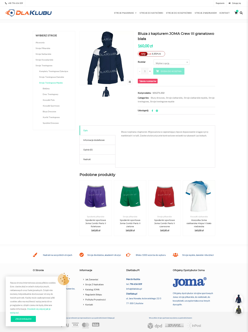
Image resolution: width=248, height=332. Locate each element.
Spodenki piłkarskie (95, 216)
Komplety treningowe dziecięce (53, 71)
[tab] (97, 130)
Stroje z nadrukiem (206, 13)
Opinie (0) (88, 149)
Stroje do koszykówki (179, 13)
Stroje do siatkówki (151, 13)
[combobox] (171, 62)
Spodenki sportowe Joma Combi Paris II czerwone (164, 223)
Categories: (143, 97)
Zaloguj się (236, 3)
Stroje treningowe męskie (162, 101)
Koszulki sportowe (51, 105)
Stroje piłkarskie (124, 13)
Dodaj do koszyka (171, 71)
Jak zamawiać (91, 279)
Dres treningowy (50, 94)
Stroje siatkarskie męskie (195, 97)
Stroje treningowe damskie (51, 77)
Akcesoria (40, 42)
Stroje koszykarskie (44, 59)
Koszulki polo (49, 100)
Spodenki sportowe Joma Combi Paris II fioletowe (95, 223)
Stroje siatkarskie (174, 97)
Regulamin (220, 3)
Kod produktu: (144, 93)
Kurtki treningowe (51, 117)
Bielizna (46, 88)
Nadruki (87, 159)
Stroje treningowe (44, 65)
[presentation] (82, 211)
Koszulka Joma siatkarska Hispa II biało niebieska (199, 223)
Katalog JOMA (92, 289)
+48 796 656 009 (15, 3)
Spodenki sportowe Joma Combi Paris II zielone (130, 223)
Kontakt (224, 13)
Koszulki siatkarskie (199, 216)
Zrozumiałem (23, 319)
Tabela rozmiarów (147, 81)
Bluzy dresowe (158, 97)
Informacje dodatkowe (94, 140)
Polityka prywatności (95, 299)
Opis (85, 130)
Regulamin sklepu (93, 294)
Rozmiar (142, 62)
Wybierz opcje (95, 199)
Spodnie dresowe (51, 123)
